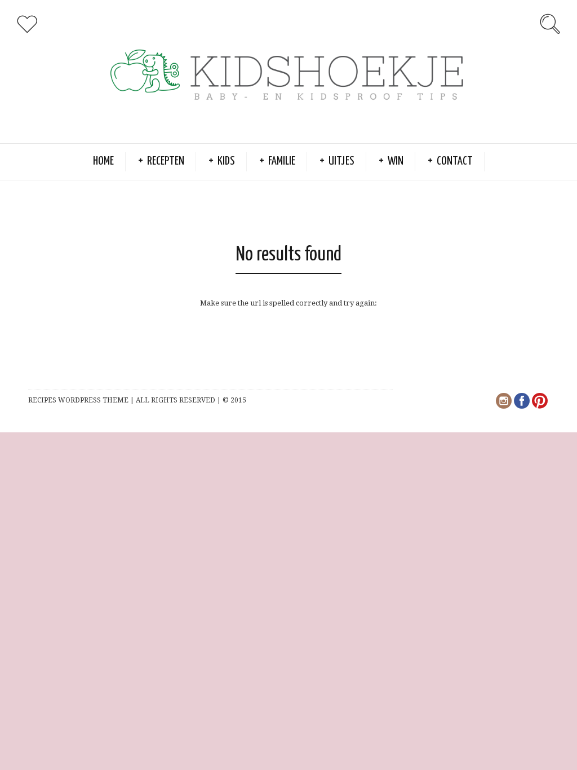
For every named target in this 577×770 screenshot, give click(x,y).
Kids (226, 161)
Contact (455, 161)
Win (395, 161)
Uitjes (341, 161)
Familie (281, 161)
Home (103, 161)
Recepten (165, 161)
